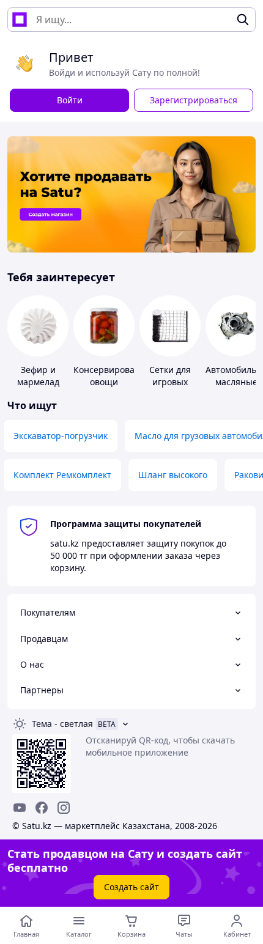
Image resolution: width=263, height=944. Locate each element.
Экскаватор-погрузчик (60, 435)
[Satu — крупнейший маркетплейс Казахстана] (19, 19)
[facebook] (41, 807)
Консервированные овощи (115, 376)
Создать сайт (131, 887)
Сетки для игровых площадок (170, 382)
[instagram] (63, 807)
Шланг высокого (172, 475)
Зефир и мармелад (38, 376)
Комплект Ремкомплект (62, 475)
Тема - (62, 723)
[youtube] (19, 807)
